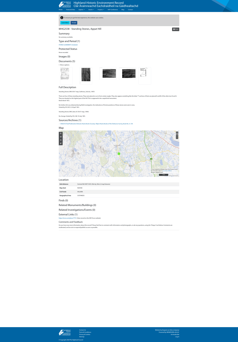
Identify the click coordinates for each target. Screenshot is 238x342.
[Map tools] (61, 143)
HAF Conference (113, 9)
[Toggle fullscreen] (177, 132)
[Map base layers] (61, 137)
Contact (130, 9)
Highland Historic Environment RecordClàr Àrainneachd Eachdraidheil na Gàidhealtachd (106, 4)
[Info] (61, 140)
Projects (100, 9)
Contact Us (82, 330)
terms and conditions (167, 170)
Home (60, 9)
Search (90, 9)
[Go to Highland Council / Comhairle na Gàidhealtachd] (65, 3)
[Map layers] (61, 133)
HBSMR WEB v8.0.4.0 (173, 332)
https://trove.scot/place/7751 (67, 218)
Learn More (65, 22)
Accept (74, 22)
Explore (81, 9)
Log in (177, 337)
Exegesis (164, 330)
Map (123, 9)
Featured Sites (70, 9)
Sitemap (81, 337)
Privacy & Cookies (84, 334)
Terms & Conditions (85, 332)
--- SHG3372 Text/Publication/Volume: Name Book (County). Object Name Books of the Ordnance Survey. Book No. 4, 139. (96, 124)
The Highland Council (76, 340)
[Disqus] (119, 255)
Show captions (64, 65)
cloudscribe (175, 334)
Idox (171, 330)
